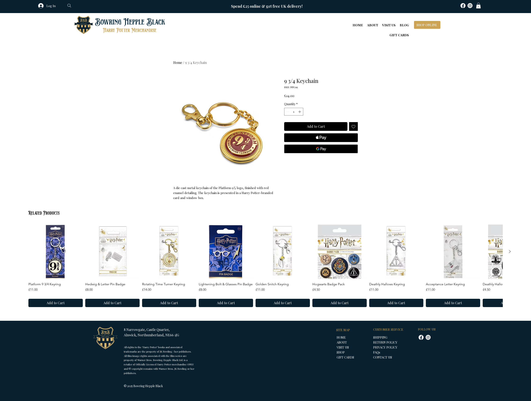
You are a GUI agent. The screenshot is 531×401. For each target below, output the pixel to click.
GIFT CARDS (345, 357)
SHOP (341, 352)
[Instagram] (470, 5)
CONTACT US (382, 357)
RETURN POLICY (385, 342)
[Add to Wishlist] (353, 126)
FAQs (376, 352)
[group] (265, 265)
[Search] (69, 5)
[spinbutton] (293, 111)
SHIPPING (380, 337)
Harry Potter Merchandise (129, 30)
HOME (341, 337)
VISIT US (343, 347)
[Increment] (300, 111)
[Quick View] (55, 252)
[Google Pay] (321, 149)
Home (177, 62)
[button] (478, 5)
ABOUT (342, 342)
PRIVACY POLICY (385, 347)
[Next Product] (509, 251)
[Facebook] (462, 5)
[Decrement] (287, 111)
